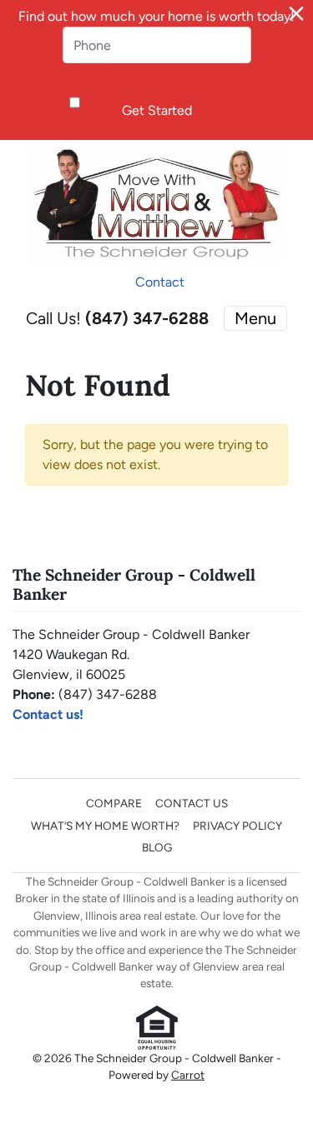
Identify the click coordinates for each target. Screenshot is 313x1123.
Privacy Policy (237, 825)
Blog (157, 847)
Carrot (187, 1074)
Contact (159, 282)
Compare (114, 803)
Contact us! (48, 714)
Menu (255, 318)
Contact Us (191, 803)
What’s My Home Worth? (105, 825)
